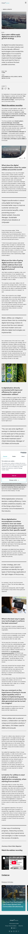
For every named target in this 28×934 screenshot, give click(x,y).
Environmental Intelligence (10, 76)
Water (20, 76)
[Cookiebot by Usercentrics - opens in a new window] (20, 453)
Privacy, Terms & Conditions (10, 925)
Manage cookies (13, 480)
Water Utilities (6, 78)
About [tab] (22, 456)
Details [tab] (14, 456)
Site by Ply (21, 925)
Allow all (14, 475)
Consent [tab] (5, 456)
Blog (3, 32)
